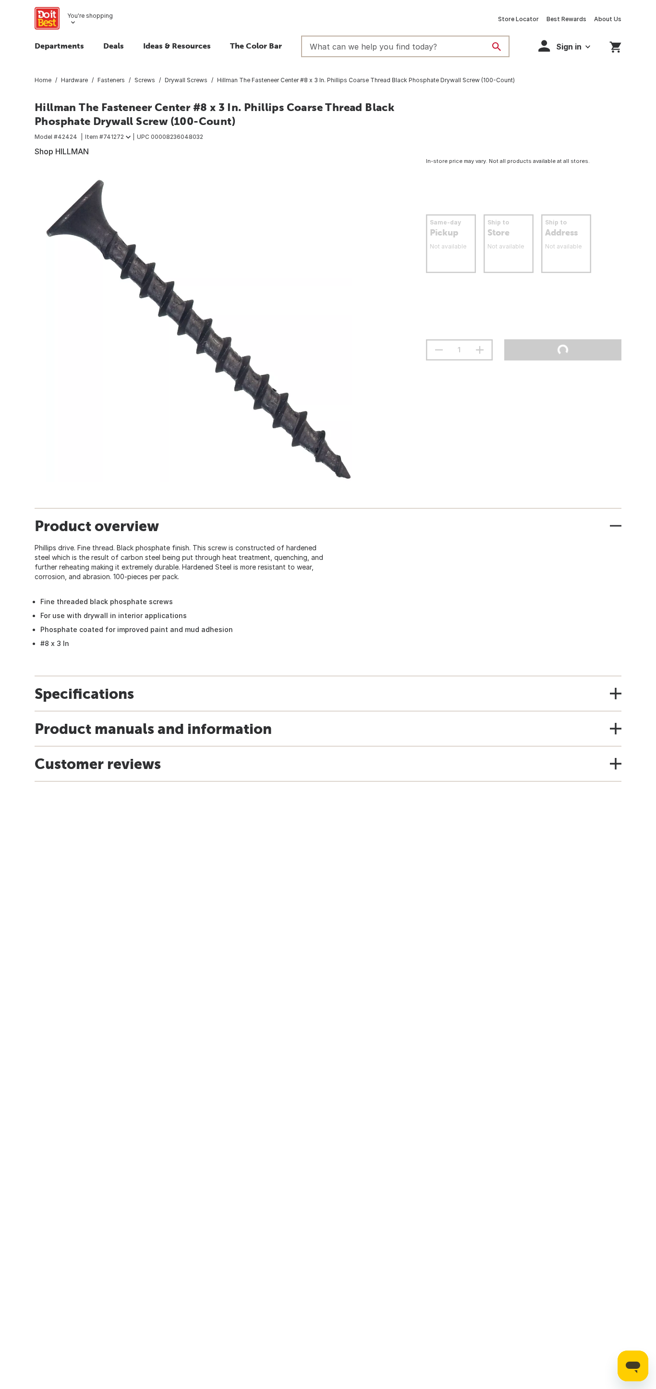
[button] (564, 46)
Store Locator (518, 19)
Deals (113, 45)
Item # (104, 136)
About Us (607, 19)
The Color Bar (256, 45)
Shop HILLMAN (62, 151)
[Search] (496, 46)
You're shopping (90, 15)
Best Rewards (566, 19)
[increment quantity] (480, 350)
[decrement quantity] (439, 350)
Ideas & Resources (177, 45)
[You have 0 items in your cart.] (615, 45)
